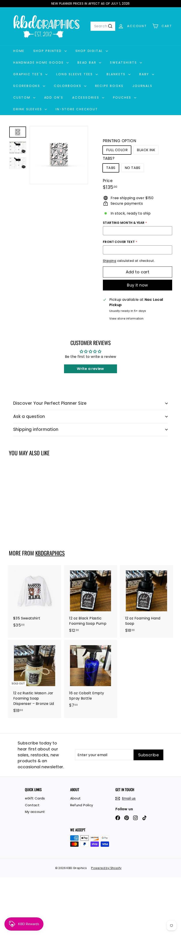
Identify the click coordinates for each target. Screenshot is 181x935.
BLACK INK (146, 149)
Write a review (90, 368)
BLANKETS (117, 74)
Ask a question (29, 416)
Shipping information (35, 429)
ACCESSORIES (86, 97)
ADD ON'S (53, 97)
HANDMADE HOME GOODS (39, 62)
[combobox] (102, 26)
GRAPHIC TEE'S (28, 74)
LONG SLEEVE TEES (75, 74)
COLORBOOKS (68, 86)
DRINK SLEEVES (28, 109)
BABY (145, 74)
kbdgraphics (50, 553)
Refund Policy (81, 805)
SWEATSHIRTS (124, 62)
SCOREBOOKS (27, 86)
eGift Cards (35, 798)
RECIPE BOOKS (109, 86)
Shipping (109, 261)
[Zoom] (59, 155)
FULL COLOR (117, 149)
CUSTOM (22, 97)
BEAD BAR (87, 62)
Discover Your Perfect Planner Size (50, 403)
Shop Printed (48, 51)
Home (19, 51)
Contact (32, 805)
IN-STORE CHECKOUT (77, 109)
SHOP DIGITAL (90, 51)
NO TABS (132, 167)
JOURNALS (142, 86)
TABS (110, 167)
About (75, 798)
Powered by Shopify (106, 868)
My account (35, 811)
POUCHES (123, 97)
